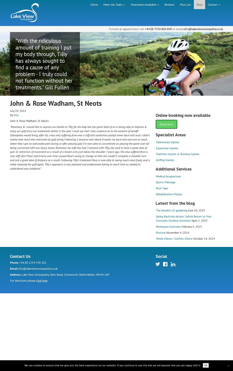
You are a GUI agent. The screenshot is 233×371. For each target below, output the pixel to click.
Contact (213, 4)
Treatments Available (143, 4)
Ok (205, 365)
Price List (185, 4)
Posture (160, 232)
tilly (16, 115)
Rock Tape (162, 188)
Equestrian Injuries (167, 148)
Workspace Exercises (168, 226)
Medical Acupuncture (168, 176)
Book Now (166, 124)
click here (42, 280)
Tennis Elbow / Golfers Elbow (174, 238)
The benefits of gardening (171, 210)
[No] (228, 366)
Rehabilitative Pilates (169, 194)
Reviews (169, 4)
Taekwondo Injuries (167, 142)
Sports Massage (165, 182)
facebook (166, 265)
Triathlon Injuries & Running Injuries (177, 154)
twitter (158, 265)
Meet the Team (113, 4)
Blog (199, 4)
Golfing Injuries (165, 160)
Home (94, 4)
